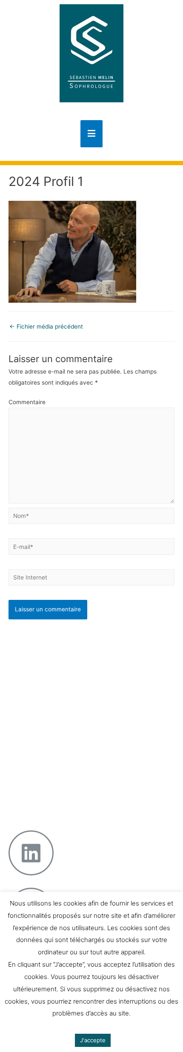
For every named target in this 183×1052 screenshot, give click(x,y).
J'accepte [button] (93, 1040)
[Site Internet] (91, 579)
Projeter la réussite (67, 765)
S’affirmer (54, 691)
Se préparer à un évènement (64, 659)
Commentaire (27, 402)
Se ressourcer (60, 701)
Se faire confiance (66, 672)
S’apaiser (53, 681)
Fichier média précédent (46, 326)
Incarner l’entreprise (68, 745)
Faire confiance (62, 755)
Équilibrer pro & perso (70, 774)
